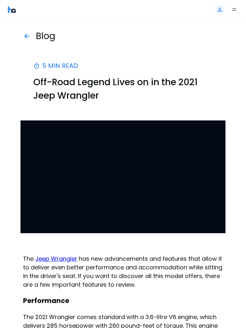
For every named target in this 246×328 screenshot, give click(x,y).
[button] (220, 9)
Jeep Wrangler (56, 259)
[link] (12, 9)
